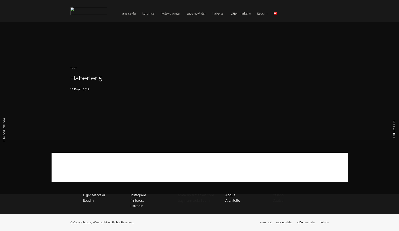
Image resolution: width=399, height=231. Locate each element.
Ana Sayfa (129, 13)
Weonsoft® (100, 222)
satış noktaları (284, 222)
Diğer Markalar (241, 13)
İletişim (262, 13)
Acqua (230, 195)
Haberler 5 (200, 160)
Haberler (218, 13)
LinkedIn (137, 206)
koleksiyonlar (170, 13)
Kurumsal (148, 13)
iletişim (324, 222)
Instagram (138, 195)
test (73, 68)
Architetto (232, 201)
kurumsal (266, 222)
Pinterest (137, 201)
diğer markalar (306, 222)
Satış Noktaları (196, 13)
